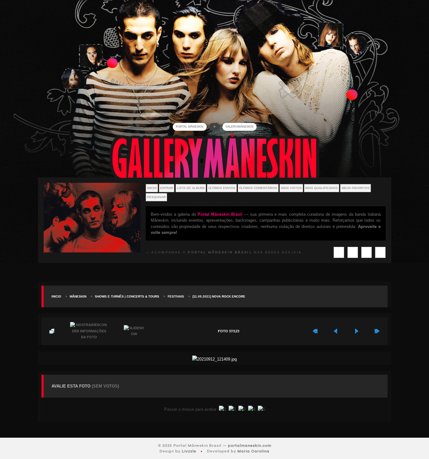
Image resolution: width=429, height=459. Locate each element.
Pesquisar (156, 197)
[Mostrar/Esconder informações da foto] (89, 331)
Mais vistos (291, 188)
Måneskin (78, 296)
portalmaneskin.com (249, 445)
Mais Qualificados (321, 188)
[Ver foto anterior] (335, 331)
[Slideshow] (134, 331)
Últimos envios (221, 188)
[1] (222, 409)
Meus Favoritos (356, 188)
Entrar (166, 188)
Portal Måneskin (190, 126)
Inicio (152, 188)
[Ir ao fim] (377, 331)
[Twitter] (339, 252)
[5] (261, 409)
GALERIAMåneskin (239, 126)
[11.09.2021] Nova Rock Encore (219, 296)
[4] (251, 409)
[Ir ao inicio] (315, 331)
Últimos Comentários (258, 188)
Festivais (176, 296)
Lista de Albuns (191, 188)
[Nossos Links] (380, 252)
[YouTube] (366, 252)
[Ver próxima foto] (356, 331)
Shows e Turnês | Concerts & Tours (127, 296)
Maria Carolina (253, 451)
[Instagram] (352, 252)
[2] (232, 409)
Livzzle (189, 451)
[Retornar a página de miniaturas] (51, 331)
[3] (242, 409)
